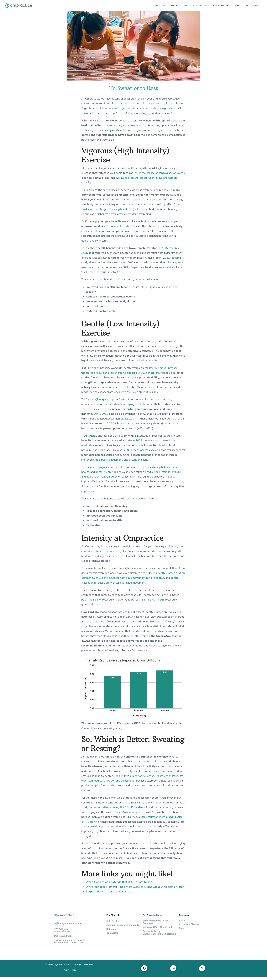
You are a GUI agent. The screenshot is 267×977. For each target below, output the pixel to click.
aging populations (138, 404)
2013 (149, 428)
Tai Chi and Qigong (92, 399)
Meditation (88, 436)
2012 (124, 418)
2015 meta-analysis (153, 373)
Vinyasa (126, 812)
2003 (103, 414)
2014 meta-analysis (138, 450)
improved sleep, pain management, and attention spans (114, 460)
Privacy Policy (69, 969)
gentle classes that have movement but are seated (133, 578)
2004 (95, 414)
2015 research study (116, 226)
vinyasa (111, 130)
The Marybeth (155, 599)
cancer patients (112, 404)
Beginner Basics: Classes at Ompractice (109, 891)
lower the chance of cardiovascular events (159, 173)
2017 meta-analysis (148, 440)
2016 (141, 428)
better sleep (103, 472)
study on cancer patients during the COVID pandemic (113, 807)
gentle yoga (97, 467)
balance (166, 467)
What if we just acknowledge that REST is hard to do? (119, 882)
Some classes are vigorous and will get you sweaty (134, 103)
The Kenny (94, 599)
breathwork (137, 125)
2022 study (110, 477)
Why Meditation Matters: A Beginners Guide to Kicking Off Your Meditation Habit (135, 887)
